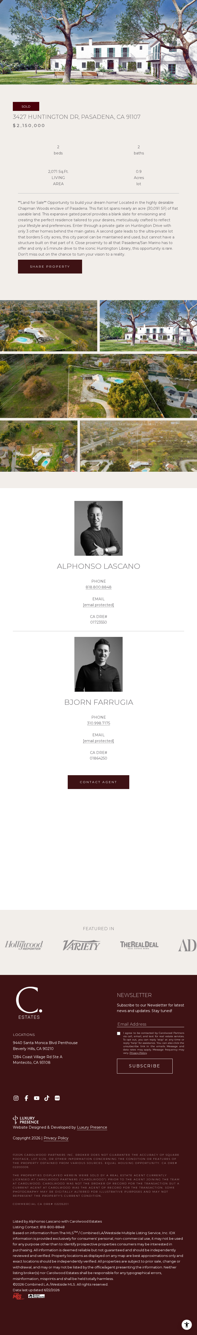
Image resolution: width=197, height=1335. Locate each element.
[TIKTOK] (47, 1098)
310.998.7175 (98, 723)
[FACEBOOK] (26, 1098)
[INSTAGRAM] (16, 1098)
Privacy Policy (138, 1053)
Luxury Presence (92, 1127)
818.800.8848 (99, 587)
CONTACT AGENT (98, 782)
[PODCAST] (57, 1098)
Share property (50, 266)
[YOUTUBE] (36, 1098)
